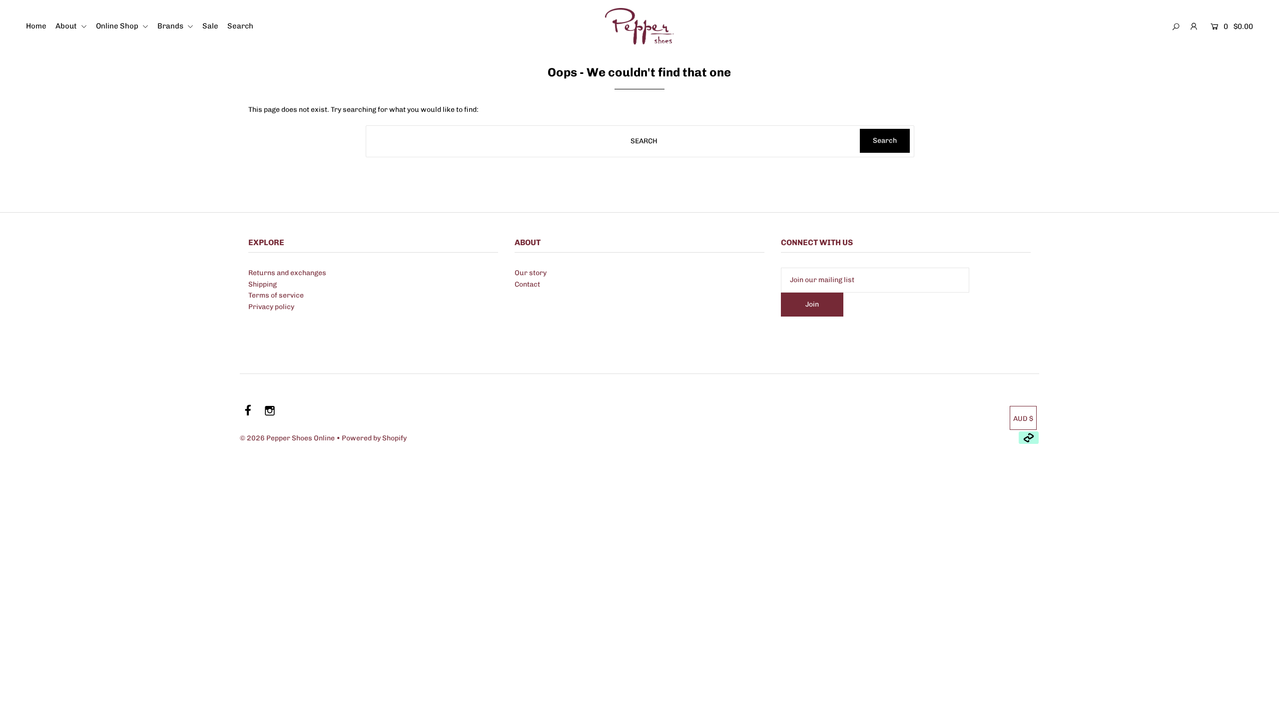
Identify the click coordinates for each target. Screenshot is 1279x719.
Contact (527, 284)
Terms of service (276, 295)
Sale (210, 25)
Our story (531, 273)
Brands (171, 25)
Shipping (262, 284)
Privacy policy (271, 307)
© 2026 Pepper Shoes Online (287, 438)
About (66, 25)
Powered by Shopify (374, 438)
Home (36, 25)
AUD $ (1023, 418)
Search (240, 25)
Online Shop (118, 25)
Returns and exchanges (287, 273)
